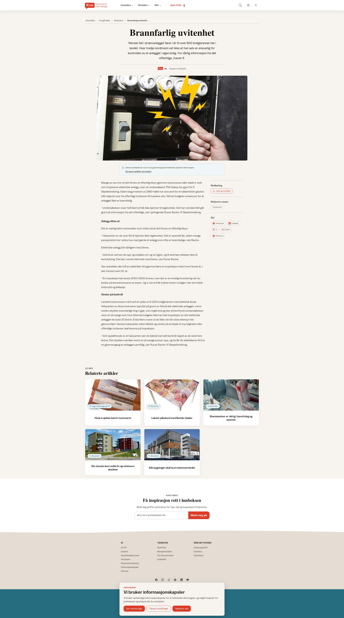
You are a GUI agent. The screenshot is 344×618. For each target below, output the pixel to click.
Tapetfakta (198, 555)
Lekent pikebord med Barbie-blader (172, 417)
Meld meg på (199, 515)
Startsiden (90, 20)
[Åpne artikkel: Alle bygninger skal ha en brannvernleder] (172, 444)
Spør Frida (161, 547)
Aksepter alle (181, 608)
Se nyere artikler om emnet (138, 171)
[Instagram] (162, 579)
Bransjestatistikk (164, 551)
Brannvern (118, 20)
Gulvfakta (198, 551)
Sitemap (124, 571)
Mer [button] (157, 5)
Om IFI (124, 547)
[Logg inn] (248, 5)
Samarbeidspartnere (130, 555)
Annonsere (125, 559)
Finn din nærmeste (165, 555)
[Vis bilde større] (172, 118)
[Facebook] (156, 579)
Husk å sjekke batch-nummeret (113, 417)
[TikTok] (168, 579)
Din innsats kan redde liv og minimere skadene (113, 467)
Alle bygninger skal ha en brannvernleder (172, 467)
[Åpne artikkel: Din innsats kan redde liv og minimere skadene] (113, 444)
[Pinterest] (175, 579)
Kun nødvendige (134, 608)
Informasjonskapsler (130, 567)
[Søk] (240, 5)
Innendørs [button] (126, 5)
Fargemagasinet (201, 547)
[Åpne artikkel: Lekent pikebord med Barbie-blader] (172, 395)
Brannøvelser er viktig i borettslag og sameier (231, 418)
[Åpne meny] (255, 5)
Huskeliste (161, 559)
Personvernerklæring (130, 563)
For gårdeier (104, 20)
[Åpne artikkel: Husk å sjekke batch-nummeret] (113, 395)
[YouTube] (187, 579)
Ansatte (124, 551)
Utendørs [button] (143, 5)
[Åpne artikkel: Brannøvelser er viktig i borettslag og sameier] (231, 395)
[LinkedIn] (181, 579)
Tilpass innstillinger (158, 608)
